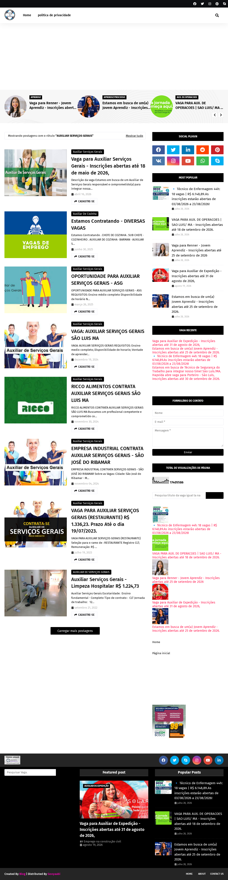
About (202, 873)
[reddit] (202, 149)
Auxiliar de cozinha (85, 213)
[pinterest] (217, 4)
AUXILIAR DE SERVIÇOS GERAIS (91, 572)
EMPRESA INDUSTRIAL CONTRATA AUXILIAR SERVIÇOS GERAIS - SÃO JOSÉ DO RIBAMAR (107, 455)
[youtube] (188, 160)
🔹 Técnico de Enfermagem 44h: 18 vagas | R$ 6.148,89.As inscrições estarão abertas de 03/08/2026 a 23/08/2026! (199, 105)
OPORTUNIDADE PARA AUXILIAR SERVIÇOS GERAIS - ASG (105, 279)
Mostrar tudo (134, 135)
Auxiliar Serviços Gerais (87, 151)
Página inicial (161, 653)
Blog (22, 874)
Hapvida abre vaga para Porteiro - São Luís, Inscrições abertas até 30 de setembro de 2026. (186, 377)
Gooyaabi (54, 874)
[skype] (224, 4)
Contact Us (217, 873)
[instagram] (209, 4)
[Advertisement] (114, 56)
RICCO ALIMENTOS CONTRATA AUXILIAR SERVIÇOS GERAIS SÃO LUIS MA (105, 393)
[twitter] (202, 4)
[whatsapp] (202, 160)
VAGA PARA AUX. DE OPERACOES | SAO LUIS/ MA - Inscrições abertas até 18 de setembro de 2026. (125, 105)
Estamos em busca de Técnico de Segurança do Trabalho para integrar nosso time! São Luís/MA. (186, 369)
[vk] (158, 160)
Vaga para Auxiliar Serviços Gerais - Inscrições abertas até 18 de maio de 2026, (108, 166)
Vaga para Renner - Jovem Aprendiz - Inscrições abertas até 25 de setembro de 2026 (196, 250)
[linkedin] (188, 149)
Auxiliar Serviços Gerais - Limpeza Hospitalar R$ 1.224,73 (105, 582)
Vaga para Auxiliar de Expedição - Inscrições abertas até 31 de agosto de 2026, (197, 276)
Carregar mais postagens (75, 631)
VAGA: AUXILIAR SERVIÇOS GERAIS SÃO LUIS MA (107, 334)
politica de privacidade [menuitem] (54, 15)
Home (156, 642)
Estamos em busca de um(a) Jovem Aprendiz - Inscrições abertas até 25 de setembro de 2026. (52, 105)
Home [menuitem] (27, 15)
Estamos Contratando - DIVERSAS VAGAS (108, 224)
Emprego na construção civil (102, 841)
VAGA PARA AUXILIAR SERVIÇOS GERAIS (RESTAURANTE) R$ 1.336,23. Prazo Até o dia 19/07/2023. (105, 520)
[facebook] (194, 4)
